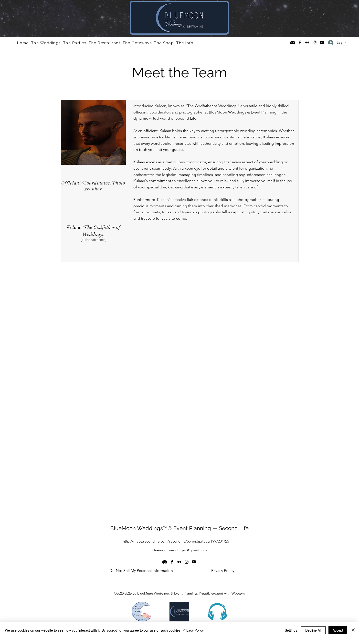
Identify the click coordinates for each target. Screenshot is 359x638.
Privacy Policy (193, 630)
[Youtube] (321, 42)
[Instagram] (314, 42)
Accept (338, 630)
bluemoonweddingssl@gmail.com (179, 550)
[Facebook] (299, 42)
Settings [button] (291, 630)
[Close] (353, 630)
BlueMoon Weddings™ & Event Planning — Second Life (179, 528)
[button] (46, 43)
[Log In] (329, 42)
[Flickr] (307, 42)
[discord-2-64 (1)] (292, 42)
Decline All (313, 630)
